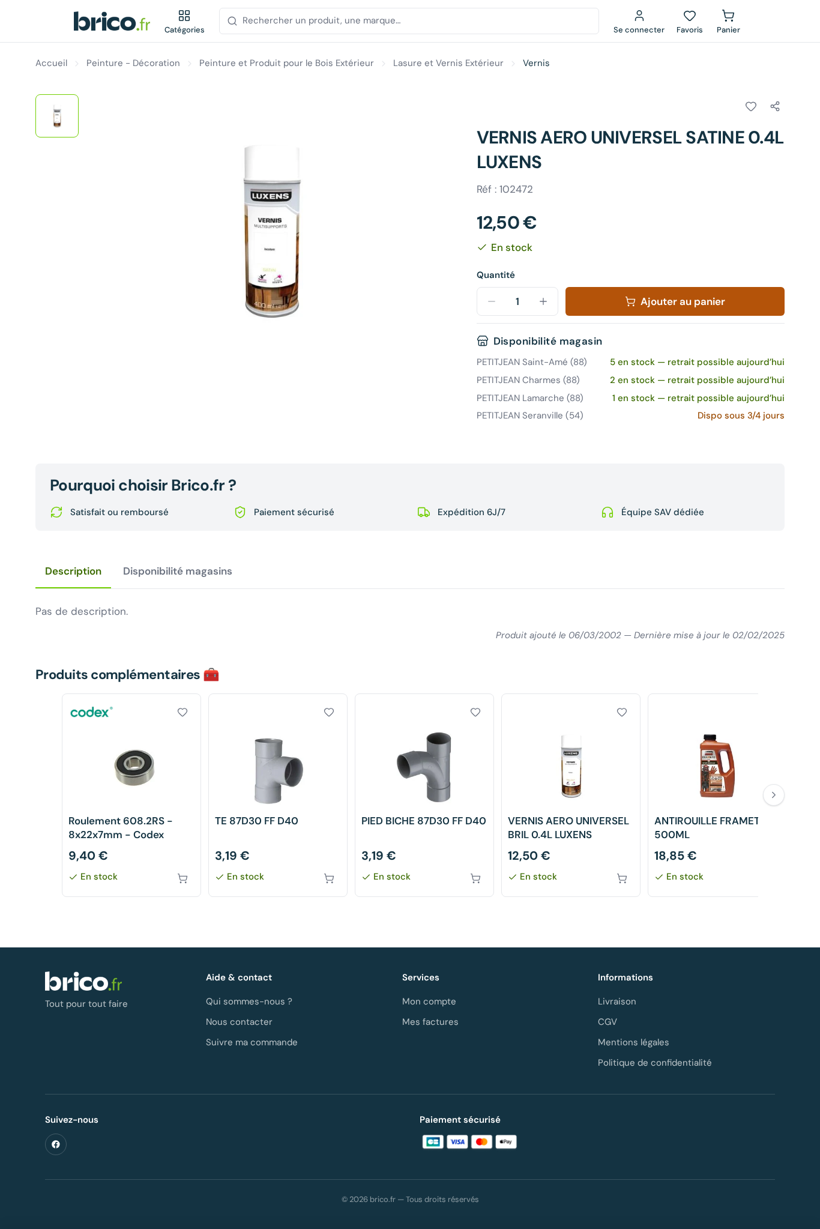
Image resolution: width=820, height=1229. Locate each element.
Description (73, 571)
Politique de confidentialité (655, 1063)
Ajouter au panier (683, 301)
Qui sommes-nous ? (249, 1001)
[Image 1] (57, 115)
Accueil (51, 63)
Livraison (617, 1001)
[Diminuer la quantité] (491, 301)
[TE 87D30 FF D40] (278, 795)
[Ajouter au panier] (182, 878)
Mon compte (429, 1001)
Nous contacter (239, 1022)
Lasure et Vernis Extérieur (448, 63)
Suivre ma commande (252, 1042)
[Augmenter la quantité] (543, 301)
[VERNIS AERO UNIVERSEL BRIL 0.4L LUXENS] (571, 795)
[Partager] (775, 106)
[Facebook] (56, 1144)
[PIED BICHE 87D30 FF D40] (424, 795)
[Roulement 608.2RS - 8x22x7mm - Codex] (131, 795)
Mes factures (430, 1022)
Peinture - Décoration (133, 63)
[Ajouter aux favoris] (751, 106)
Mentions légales (633, 1042)
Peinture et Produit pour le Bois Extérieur (286, 63)
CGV (607, 1022)
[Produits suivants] (774, 795)
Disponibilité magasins (177, 571)
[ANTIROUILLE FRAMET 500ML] (717, 795)
